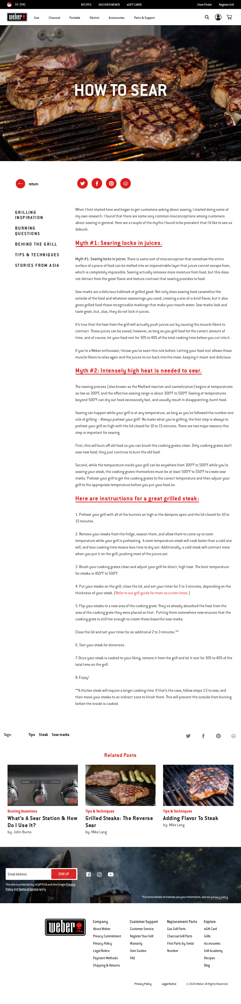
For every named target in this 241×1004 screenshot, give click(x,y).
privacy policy (219, 897)
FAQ (132, 958)
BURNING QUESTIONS (27, 230)
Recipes (209, 958)
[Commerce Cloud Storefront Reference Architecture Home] (17, 17)
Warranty (136, 943)
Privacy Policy (102, 943)
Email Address (17, 874)
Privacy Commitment (107, 936)
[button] (42, 17)
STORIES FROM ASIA (37, 265)
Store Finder (204, 5)
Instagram (99, 874)
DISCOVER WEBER (109, 5)
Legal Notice (101, 951)
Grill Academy (213, 951)
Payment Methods (105, 958)
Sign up (63, 874)
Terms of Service (28, 889)
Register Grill (226, 5)
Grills (207, 936)
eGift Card (210, 929)
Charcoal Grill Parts (179, 936)
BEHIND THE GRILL (36, 244)
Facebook (88, 874)
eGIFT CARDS (134, 5)
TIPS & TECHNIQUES (37, 254)
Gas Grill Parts (176, 929)
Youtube (110, 874)
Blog (207, 965)
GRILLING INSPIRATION (29, 215)
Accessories (212, 943)
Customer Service (142, 929)
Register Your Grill (141, 936)
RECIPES (86, 5)
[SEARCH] (207, 17)
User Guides (138, 951)
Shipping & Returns (106, 965)
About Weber (101, 929)
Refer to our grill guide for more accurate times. (152, 593)
